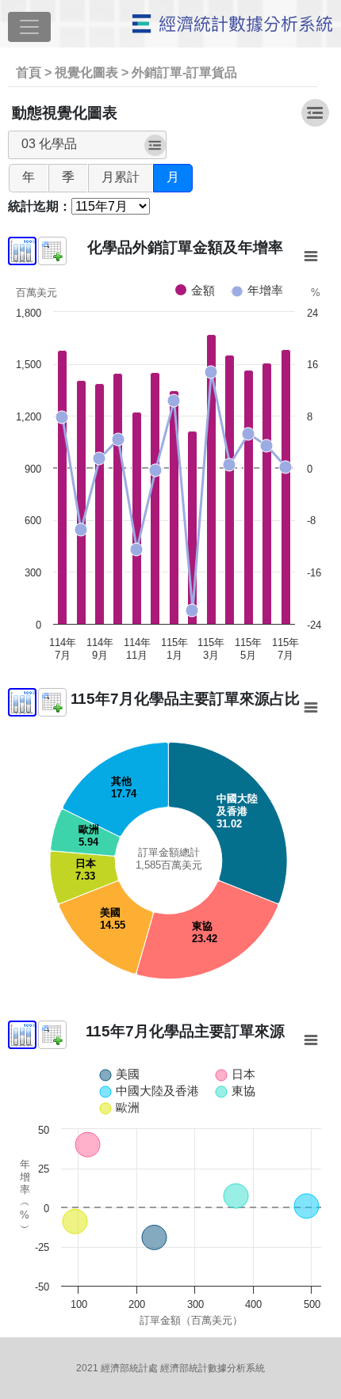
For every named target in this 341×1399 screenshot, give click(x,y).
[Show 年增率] (257, 290)
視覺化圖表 (86, 72)
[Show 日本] (235, 1074)
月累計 (121, 177)
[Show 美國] (119, 1074)
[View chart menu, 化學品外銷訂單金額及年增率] (311, 256)
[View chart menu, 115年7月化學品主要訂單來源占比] (311, 708)
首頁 (28, 72)
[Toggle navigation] (29, 27)
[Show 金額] (195, 290)
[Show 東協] (235, 1091)
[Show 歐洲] (119, 1107)
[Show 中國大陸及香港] (149, 1091)
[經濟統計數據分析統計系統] (229, 30)
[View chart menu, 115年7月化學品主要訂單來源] (311, 1040)
